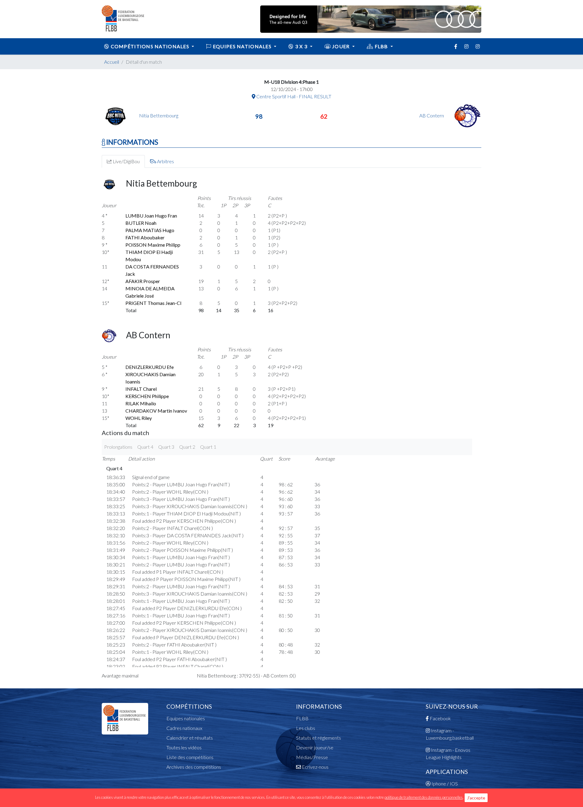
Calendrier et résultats (189, 738)
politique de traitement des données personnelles (423, 797)
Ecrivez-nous (315, 767)
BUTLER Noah (140, 223)
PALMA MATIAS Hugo (149, 230)
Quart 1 (208, 447)
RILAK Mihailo (140, 403)
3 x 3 (301, 46)
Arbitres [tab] (165, 161)
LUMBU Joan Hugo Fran (151, 215)
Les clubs (305, 728)
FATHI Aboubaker (145, 237)
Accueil (111, 62)
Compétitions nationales (149, 46)
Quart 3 (166, 447)
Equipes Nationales (242, 46)
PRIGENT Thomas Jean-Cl (153, 303)
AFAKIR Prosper (142, 281)
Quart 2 (187, 447)
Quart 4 (145, 447)
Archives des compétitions (193, 767)
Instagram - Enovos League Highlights (448, 753)
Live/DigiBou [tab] (126, 161)
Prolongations (118, 447)
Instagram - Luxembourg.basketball (450, 734)
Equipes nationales (185, 718)
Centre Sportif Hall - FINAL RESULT (293, 96)
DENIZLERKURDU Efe (149, 367)
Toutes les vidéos (184, 747)
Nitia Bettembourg (158, 115)
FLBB (381, 46)
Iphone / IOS (444, 783)
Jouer (341, 46)
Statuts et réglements (318, 738)
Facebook (440, 718)
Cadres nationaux (184, 728)
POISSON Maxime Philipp (152, 245)
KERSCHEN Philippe (147, 396)
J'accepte (476, 797)
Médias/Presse (312, 757)
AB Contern (432, 115)
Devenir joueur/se (314, 747)
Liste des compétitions (189, 757)
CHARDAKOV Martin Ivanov (156, 411)
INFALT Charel (141, 389)
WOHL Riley (138, 418)
